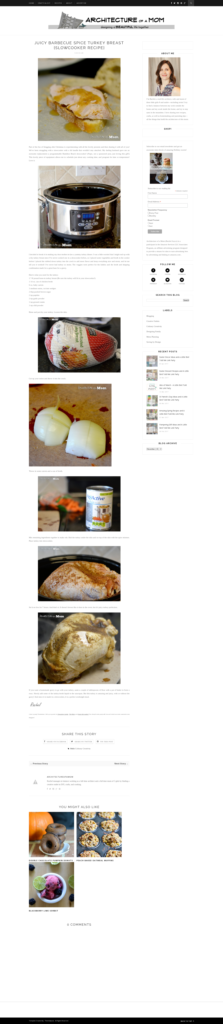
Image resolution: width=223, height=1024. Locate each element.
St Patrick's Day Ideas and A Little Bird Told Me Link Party (173, 398)
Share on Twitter (83, 742)
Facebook (153, 274)
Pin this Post (106, 742)
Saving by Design (153, 342)
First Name (152, 193)
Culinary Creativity (83, 749)
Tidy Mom (72, 714)
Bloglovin (167, 283)
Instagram (182, 274)
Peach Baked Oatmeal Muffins (95, 860)
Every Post (153, 213)
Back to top (186, 1021)
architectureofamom (60, 777)
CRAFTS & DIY (44, 3)
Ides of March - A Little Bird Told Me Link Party (173, 387)
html (151, 223)
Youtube (182, 283)
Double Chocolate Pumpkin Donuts (51, 860)
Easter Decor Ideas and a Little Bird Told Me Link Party (174, 358)
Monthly (152, 216)
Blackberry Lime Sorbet (43, 910)
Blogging (150, 316)
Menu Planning (152, 337)
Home (31, 3)
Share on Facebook (56, 742)
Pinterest (153, 283)
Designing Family (153, 331)
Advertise (81, 3)
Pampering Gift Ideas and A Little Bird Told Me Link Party (173, 426)
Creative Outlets (152, 321)
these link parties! (83, 714)
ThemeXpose (49, 1021)
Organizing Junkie (63, 714)
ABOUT (69, 3)
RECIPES (58, 3)
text (150, 226)
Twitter (167, 274)
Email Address (154, 201)
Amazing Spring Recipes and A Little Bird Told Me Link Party (172, 412)
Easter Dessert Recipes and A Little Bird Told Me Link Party (174, 372)
